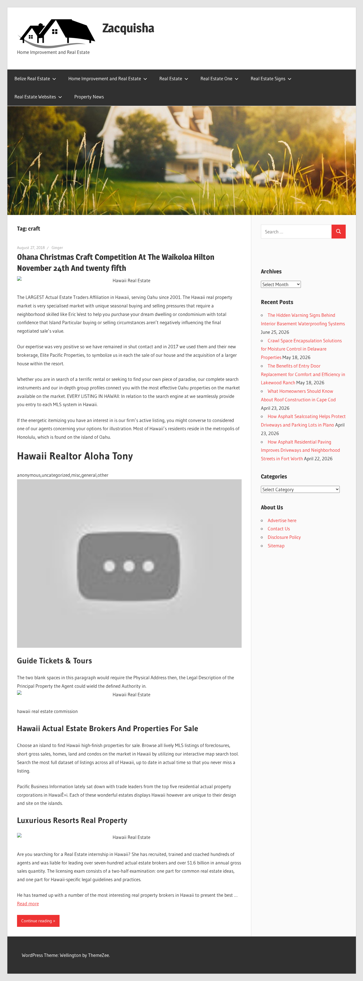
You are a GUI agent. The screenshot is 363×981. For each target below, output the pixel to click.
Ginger (57, 247)
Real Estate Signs (268, 78)
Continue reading (36, 920)
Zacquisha (128, 27)
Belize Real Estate (32, 78)
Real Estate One (216, 78)
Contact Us (279, 528)
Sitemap (276, 545)
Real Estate (170, 78)
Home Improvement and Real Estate (104, 78)
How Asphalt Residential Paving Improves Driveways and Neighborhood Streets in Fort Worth (300, 450)
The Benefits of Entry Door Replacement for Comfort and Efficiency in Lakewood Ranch (303, 374)
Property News (89, 97)
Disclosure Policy (284, 537)
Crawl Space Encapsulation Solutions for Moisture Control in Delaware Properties (301, 348)
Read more (28, 903)
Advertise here (282, 520)
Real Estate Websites (35, 97)
